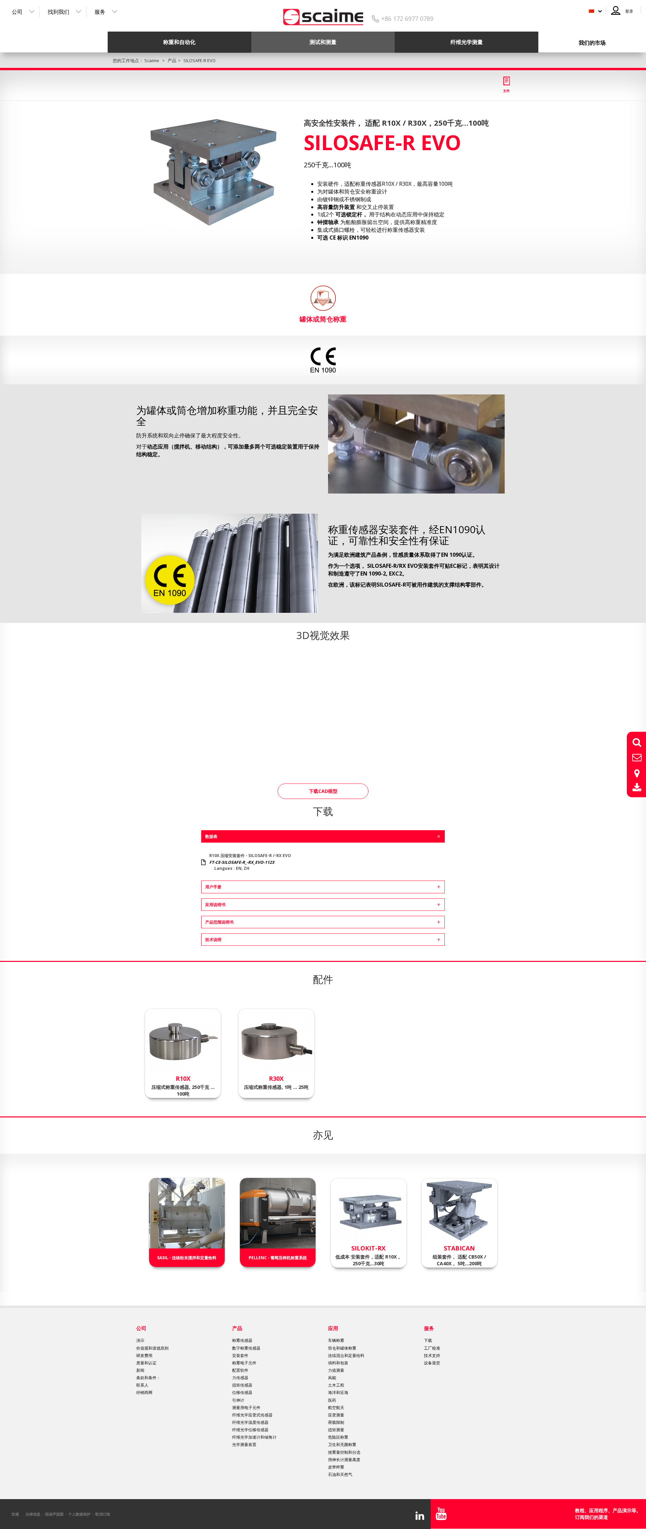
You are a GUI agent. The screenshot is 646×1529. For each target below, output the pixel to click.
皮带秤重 (336, 1467)
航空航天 (336, 1407)
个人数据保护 (79, 1514)
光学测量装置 (244, 1444)
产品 (237, 1328)
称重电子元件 (244, 1363)
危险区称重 (338, 1437)
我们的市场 (592, 42)
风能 (332, 1378)
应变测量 (336, 1415)
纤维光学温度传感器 (250, 1422)
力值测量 (336, 1370)
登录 (629, 11)
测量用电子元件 (246, 1407)
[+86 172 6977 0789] (323, 14)
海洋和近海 (338, 1392)
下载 (428, 1340)
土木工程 (336, 1385)
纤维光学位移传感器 (250, 1430)
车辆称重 (336, 1340)
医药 (332, 1400)
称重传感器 (242, 1340)
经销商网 (144, 1392)
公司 (17, 11)
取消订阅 (102, 1514)
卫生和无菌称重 (342, 1444)
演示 (140, 1340)
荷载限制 (336, 1422)
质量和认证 (146, 1363)
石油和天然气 (340, 1474)
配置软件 (240, 1370)
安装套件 (240, 1355)
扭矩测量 (336, 1430)
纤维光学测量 (467, 42)
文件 (506, 90)
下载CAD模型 (323, 791)
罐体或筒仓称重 (323, 319)
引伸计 (238, 1400)
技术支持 (432, 1355)
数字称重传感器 (246, 1348)
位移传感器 (242, 1392)
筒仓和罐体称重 (342, 1348)
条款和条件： (148, 1378)
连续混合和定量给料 (346, 1355)
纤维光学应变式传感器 (252, 1415)
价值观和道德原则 (152, 1348)
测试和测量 (323, 42)
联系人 (142, 1385)
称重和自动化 (179, 42)
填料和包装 (338, 1363)
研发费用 (144, 1355)
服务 (100, 11)
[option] (214, 173)
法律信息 (33, 1514)
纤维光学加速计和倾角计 (254, 1437)
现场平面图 (54, 1514)
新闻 (140, 1370)
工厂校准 (432, 1348)
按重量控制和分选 (344, 1452)
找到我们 (58, 11)
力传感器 (240, 1378)
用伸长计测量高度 (344, 1459)
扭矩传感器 (242, 1385)
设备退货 (432, 1363)
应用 (333, 1328)
